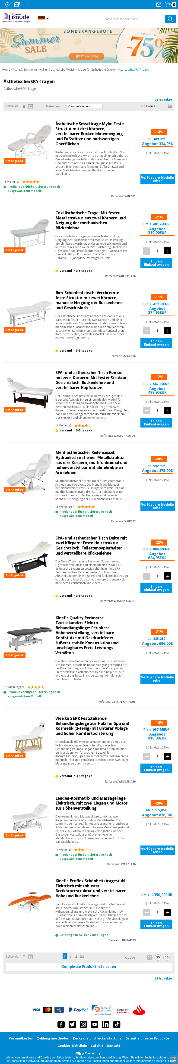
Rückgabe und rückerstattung (97, 1038)
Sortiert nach (54, 106)
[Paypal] (78, 1010)
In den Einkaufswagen (156, 262)
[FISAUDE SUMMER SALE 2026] (89, 45)
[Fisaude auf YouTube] (94, 1024)
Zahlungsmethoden (53, 1038)
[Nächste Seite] (170, 106)
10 (149, 957)
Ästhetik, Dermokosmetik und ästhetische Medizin (44, 69)
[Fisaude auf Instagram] (83, 1024)
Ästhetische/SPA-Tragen (134, 69)
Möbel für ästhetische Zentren (97, 69)
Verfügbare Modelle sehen (157, 179)
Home (6, 69)
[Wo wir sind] (8, 4)
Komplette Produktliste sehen (89, 966)
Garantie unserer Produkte (147, 1038)
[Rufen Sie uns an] (159, 4)
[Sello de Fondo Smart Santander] (132, 1010)
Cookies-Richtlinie (72, 1046)
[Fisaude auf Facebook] (61, 1024)
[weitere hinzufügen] (167, 250)
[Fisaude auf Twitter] (72, 1024)
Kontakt (113, 1046)
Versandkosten (21, 1038)
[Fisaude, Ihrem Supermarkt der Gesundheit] (16, 18)
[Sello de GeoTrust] (102, 1010)
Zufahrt (97, 1046)
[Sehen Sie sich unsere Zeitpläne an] (18, 4)
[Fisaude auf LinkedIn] (105, 1024)
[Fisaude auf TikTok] (117, 1024)
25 (158, 957)
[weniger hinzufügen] (146, 251)
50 (166, 957)
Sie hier (170, 1061)
